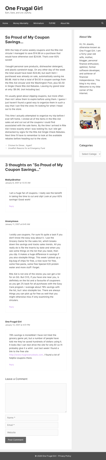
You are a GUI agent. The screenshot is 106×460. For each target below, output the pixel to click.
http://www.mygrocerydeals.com (26, 354)
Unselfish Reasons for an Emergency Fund (26, 148)
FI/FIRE (52, 23)
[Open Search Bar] (102, 23)
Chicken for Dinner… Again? (20, 145)
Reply (11, 206)
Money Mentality (20, 23)
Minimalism (38, 23)
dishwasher (46, 66)
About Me (65, 23)
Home (5, 23)
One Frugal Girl (24, 8)
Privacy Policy (64, 456)
